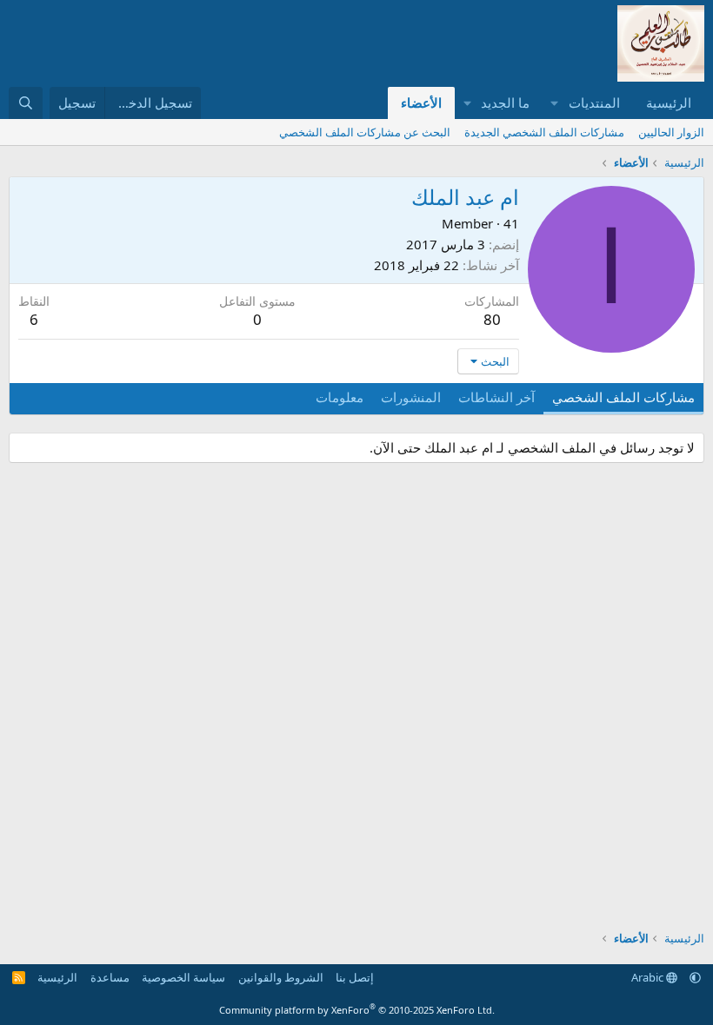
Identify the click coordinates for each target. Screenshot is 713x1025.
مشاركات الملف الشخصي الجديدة (544, 132)
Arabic (648, 977)
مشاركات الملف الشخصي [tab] (623, 397)
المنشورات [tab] (411, 397)
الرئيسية (668, 102)
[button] (555, 103)
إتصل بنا (355, 977)
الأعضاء (421, 102)
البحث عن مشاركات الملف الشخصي (364, 132)
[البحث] (26, 103)
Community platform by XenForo (357, 1009)
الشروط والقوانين (280, 977)
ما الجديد (505, 102)
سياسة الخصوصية (183, 977)
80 (492, 319)
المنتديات (594, 102)
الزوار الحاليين (671, 132)
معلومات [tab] (339, 397)
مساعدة (110, 977)
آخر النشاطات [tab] (496, 397)
